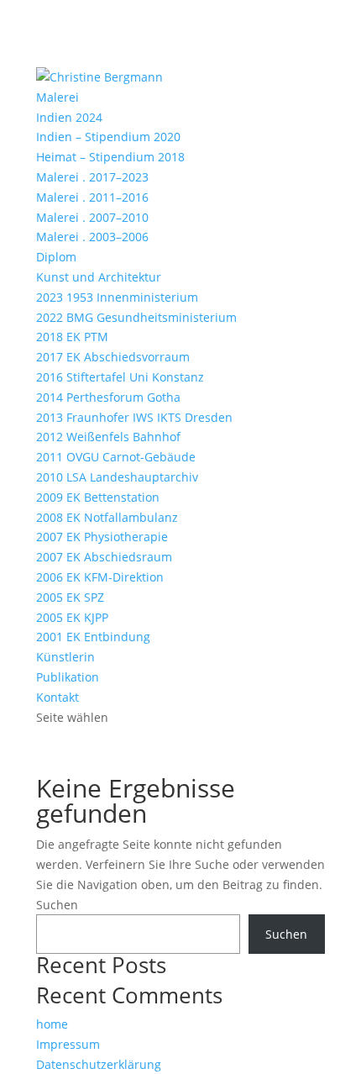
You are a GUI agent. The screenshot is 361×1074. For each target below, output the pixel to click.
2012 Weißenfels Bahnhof (108, 437)
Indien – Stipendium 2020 (108, 137)
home (52, 1024)
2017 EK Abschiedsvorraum (113, 357)
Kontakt (57, 697)
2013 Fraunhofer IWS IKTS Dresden (134, 417)
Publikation (67, 677)
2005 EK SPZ (70, 597)
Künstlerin (65, 657)
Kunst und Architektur (98, 277)
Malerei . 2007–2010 (92, 217)
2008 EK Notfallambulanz (107, 517)
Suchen (57, 905)
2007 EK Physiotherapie (102, 537)
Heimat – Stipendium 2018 (110, 157)
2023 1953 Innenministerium (117, 297)
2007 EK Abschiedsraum (104, 557)
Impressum (68, 1044)
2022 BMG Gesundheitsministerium (136, 317)
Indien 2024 (69, 117)
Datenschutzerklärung (98, 1064)
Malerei (57, 97)
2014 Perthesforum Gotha (108, 397)
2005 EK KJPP (72, 617)
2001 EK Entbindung (93, 637)
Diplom (56, 257)
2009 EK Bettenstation (98, 497)
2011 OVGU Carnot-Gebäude (116, 457)
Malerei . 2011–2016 (92, 197)
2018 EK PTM (72, 337)
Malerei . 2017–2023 (92, 177)
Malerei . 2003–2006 (92, 237)
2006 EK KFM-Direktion (100, 577)
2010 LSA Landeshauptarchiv (117, 477)
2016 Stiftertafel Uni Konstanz (120, 377)
